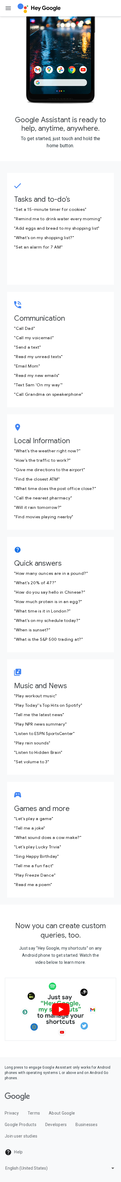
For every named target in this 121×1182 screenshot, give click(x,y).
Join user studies (21, 1136)
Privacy (12, 1113)
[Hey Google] (39, 8)
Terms (34, 1113)
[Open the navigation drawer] (8, 8)
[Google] (17, 1096)
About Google (62, 1113)
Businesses (86, 1124)
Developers (56, 1124)
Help (18, 1152)
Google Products (20, 1124)
